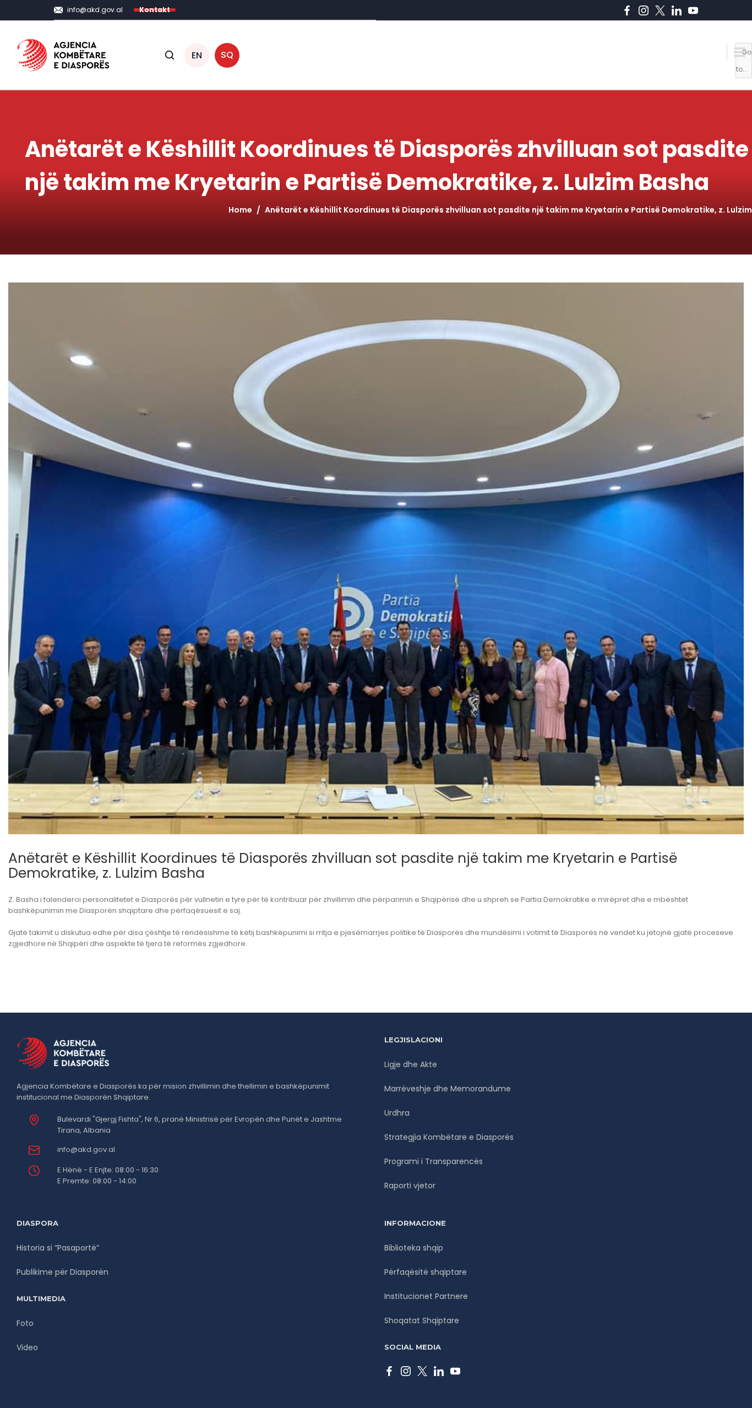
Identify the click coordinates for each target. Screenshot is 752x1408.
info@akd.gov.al (86, 1149)
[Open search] (169, 55)
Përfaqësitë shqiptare (425, 1271)
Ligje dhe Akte (410, 1064)
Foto (25, 1323)
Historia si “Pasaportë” (58, 1247)
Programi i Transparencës (433, 1161)
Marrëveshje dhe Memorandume (447, 1088)
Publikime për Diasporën (62, 1271)
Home (240, 209)
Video (27, 1347)
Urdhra (397, 1112)
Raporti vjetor (409, 1185)
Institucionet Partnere (426, 1296)
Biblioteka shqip (413, 1247)
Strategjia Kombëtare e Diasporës (449, 1137)
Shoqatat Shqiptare (421, 1320)
